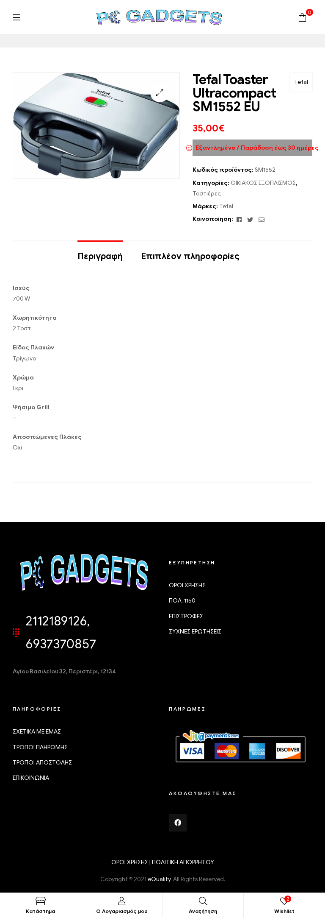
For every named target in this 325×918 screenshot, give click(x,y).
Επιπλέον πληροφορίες (190, 256)
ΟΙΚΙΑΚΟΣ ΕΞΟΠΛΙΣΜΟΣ (263, 183)
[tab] (100, 252)
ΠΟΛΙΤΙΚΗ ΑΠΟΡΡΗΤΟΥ (183, 862)
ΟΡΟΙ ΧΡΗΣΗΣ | (131, 862)
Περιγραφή (100, 256)
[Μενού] (16, 17)
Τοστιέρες (207, 193)
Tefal (301, 82)
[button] (159, 92)
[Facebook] (178, 823)
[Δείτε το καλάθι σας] (302, 16)
